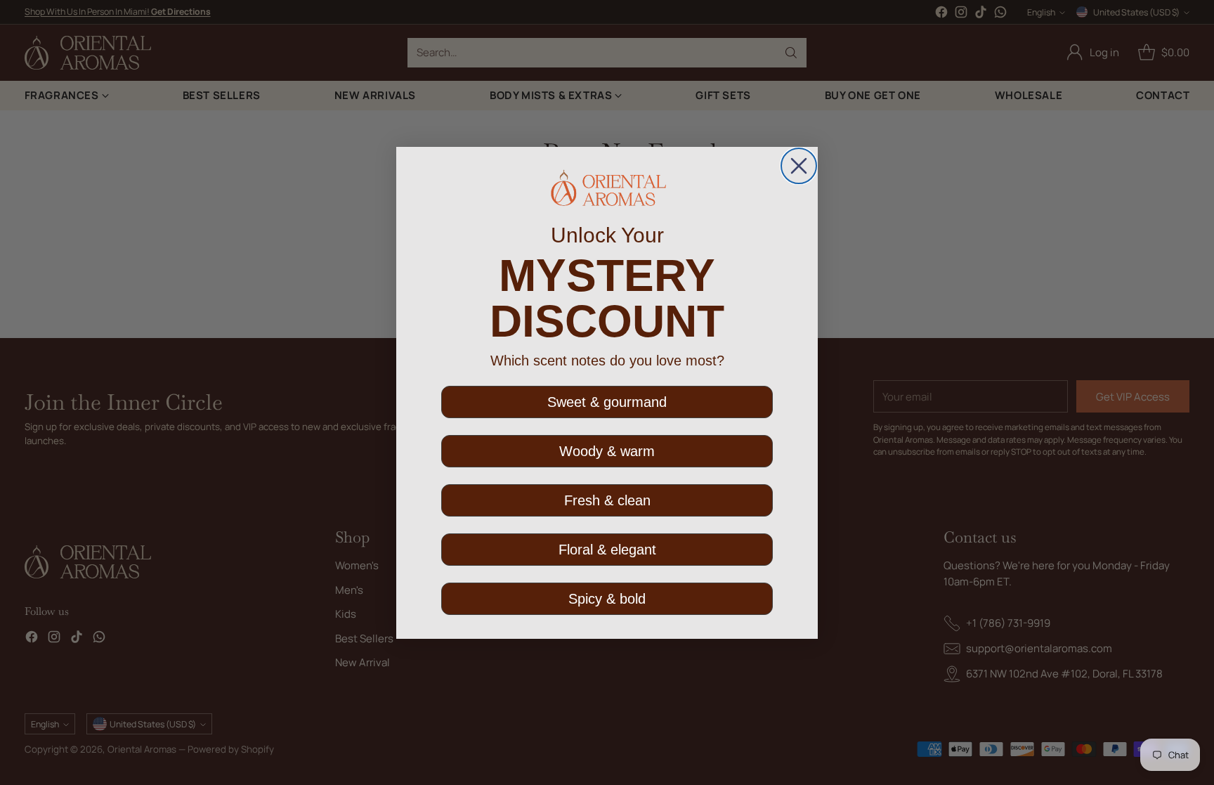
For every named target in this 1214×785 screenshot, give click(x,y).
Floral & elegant (607, 549)
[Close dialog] (798, 165)
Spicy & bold (607, 598)
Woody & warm (607, 451)
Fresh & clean (607, 500)
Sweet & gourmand (607, 402)
